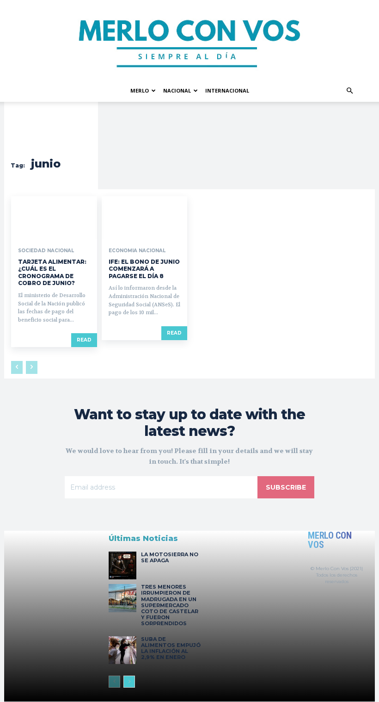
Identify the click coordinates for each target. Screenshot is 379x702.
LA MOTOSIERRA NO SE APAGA (169, 557)
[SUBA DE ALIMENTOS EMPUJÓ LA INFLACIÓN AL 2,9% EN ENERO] (122, 650)
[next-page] (129, 682)
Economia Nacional (137, 250)
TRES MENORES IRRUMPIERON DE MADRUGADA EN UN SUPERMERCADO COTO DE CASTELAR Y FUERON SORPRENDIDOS (169, 605)
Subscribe (286, 487)
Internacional (227, 90)
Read (84, 340)
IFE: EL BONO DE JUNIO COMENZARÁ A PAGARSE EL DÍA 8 (144, 269)
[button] (349, 91)
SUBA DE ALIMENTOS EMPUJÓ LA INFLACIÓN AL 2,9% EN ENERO (171, 648)
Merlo (139, 90)
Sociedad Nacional (46, 250)
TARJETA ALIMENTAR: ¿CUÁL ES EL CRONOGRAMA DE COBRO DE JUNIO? (52, 272)
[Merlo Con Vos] (189, 40)
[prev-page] (17, 367)
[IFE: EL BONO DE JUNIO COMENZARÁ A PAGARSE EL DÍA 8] (145, 217)
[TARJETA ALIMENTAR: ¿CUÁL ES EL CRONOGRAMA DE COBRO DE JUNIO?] (54, 217)
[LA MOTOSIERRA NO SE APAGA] (122, 565)
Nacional (177, 90)
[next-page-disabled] (31, 367)
